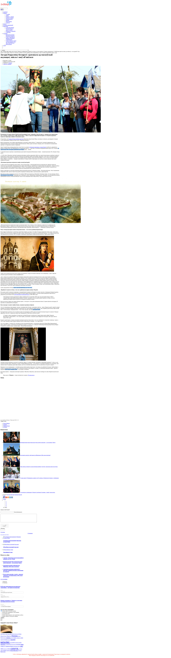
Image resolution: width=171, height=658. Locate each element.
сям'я (2, 650)
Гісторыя (5, 33)
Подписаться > (31, 375)
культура (17, 642)
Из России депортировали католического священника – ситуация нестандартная (10, 587)
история (5, 427)
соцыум (15, 648)
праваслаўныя (6, 425)
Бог (11, 634)
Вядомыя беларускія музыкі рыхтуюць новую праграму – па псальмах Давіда (37, 442)
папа (22, 644)
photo (4, 634)
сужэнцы (20, 648)
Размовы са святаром (10, 31)
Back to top (3, 651)
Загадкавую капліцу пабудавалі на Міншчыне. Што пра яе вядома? (35, 455)
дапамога (18, 637)
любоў (20, 642)
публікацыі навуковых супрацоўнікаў (37, 147)
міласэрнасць (13, 644)
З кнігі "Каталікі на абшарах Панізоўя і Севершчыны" (10, 38)
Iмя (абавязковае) (18, 512)
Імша (9, 634)
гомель (8, 638)
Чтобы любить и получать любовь (10, 616)
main (2, 634)
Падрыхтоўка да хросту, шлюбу (9, 29)
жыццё (2, 639)
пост (5, 646)
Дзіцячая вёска (9, 19)
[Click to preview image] (51, 132)
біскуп (2, 637)
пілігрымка (15, 646)
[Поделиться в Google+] (6, 497)
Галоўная (5, 11)
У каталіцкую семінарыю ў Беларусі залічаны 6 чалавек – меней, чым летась (37, 492)
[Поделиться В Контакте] (12, 497)
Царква (7, 20)
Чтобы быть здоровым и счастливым (10, 612)
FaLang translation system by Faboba (5, 534)
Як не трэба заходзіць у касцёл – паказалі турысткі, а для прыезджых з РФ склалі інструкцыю (13, 575)
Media (4, 499)
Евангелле (17, 634)
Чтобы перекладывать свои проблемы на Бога (12, 615)
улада (5, 650)
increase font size (18, 494)
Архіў (4, 45)
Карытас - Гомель (10, 16)
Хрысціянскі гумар (7, 552)
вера (5, 637)
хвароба (8, 650)
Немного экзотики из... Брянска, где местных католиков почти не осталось (11, 601)
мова (6, 644)
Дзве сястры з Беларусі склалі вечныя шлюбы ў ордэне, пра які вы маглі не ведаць (39, 466)
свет (21, 646)
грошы (14, 637)
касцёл (13, 639)
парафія (2, 646)
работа (18, 646)
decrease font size (10, 494)
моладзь (9, 644)
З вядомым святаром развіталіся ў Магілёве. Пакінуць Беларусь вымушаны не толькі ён (13, 570)
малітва (3, 644)
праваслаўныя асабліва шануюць (16, 139)
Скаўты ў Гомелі (9, 17)
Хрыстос (9, 636)
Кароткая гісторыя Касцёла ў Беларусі (10, 35)
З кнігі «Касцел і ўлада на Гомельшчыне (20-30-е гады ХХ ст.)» (11, 42)
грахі (12, 637)
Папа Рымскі (9, 21)
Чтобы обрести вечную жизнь (9, 611)
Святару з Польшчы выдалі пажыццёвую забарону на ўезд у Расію (13, 558)
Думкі (7, 15)
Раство (5, 636)
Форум (4, 23)
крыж (11, 642)
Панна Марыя (6, 423)
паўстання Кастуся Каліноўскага (21, 294)
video (6, 634)
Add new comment (7, 64)
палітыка (18, 644)
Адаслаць (3, 532)
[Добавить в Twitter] (10, 497)
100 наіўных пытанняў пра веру (11, 547)
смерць (9, 648)
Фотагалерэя (9, 44)
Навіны (5, 13)
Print (4, 495)
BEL (2, 9)
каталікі (5, 424)
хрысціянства (14, 650)
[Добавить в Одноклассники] (8, 497)
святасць (5, 648)
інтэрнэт (20, 650)
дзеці (21, 637)
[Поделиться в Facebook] (4, 497)
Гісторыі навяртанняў (8, 25)
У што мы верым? (10, 27)
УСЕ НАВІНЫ (4, 579)
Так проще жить (6, 613)
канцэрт (9, 639)
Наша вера (5, 26)
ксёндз (13, 642)
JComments (30, 533)
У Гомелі (8, 14)
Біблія (13, 634)
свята (2, 648)
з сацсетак (8, 32)
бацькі (19, 636)
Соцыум (8, 22)
